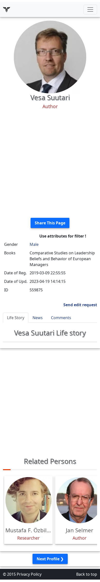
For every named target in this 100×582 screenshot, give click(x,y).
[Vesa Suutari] (50, 56)
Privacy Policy (29, 574)
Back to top (86, 574)
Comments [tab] (61, 317)
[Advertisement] (50, 164)
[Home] (6, 9)
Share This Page (50, 223)
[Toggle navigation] (90, 9)
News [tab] (38, 317)
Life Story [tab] (15, 317)
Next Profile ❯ (50, 559)
